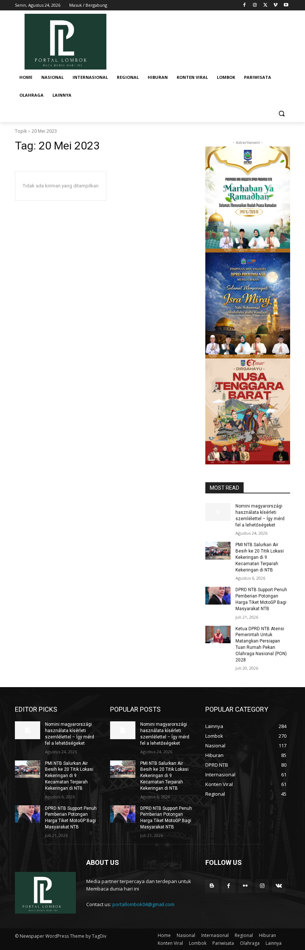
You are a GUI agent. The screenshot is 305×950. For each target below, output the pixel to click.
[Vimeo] (275, 5)
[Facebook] (244, 5)
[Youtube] (286, 5)
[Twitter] (265, 5)
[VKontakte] (278, 885)
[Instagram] (255, 5)
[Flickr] (245, 885)
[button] (281, 113)
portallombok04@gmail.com (143, 904)
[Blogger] (211, 885)
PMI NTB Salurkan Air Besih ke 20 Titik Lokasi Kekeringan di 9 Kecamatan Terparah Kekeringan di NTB (259, 557)
